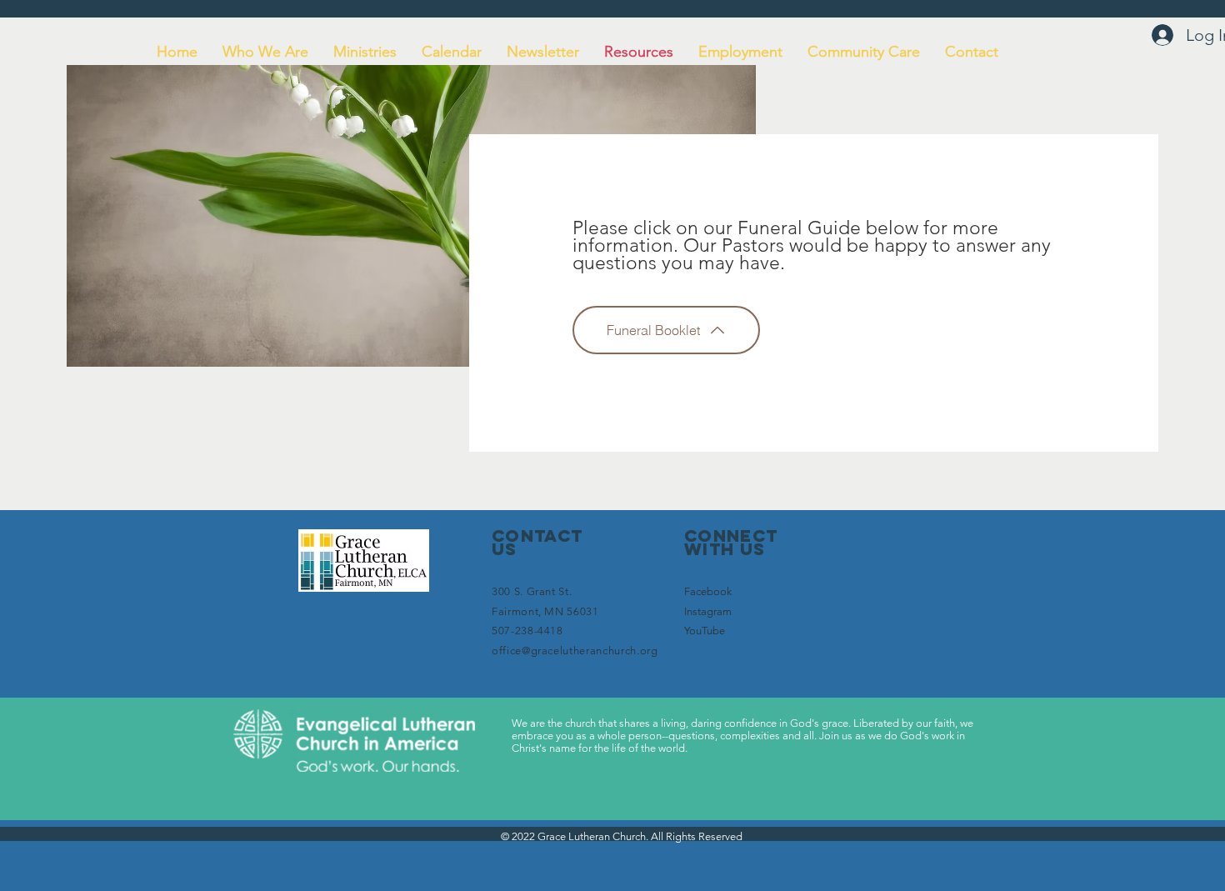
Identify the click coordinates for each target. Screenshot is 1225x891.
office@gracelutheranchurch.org (575, 650)
